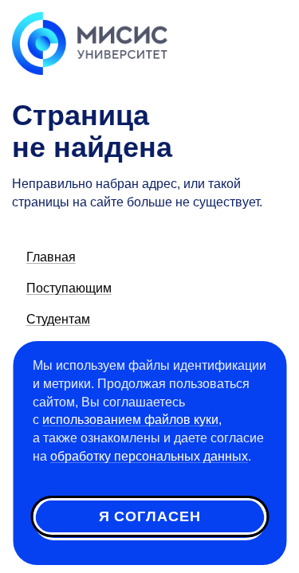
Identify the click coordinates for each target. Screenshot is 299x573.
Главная (51, 257)
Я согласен (150, 516)
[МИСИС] (89, 42)
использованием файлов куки (130, 419)
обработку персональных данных (149, 456)
